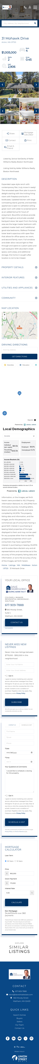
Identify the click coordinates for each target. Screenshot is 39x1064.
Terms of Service (19, 831)
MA (18, 565)
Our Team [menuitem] (19, 1025)
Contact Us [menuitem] (19, 1028)
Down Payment (11, 879)
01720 (5, 568)
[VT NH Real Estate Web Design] (19, 1058)
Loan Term (9, 856)
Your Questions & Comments (16, 767)
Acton (34, 565)
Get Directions (19, 357)
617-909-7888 (25, 7)
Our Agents (9, 628)
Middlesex (26, 565)
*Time (7, 758)
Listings (12, 565)
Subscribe (16, 702)
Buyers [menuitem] (19, 1018)
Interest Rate (10, 888)
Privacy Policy (20, 693)
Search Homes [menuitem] (19, 1015)
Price (7, 869)
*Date (7, 749)
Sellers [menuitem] (19, 1022)
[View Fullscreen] (4, 322)
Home (4, 565)
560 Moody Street (21, 999)
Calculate (16, 902)
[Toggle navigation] (35, 7)
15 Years (20, 861)
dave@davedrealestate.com (21, 995)
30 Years (10, 861)
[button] (35, 23)
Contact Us (17, 622)
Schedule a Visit (27, 725)
